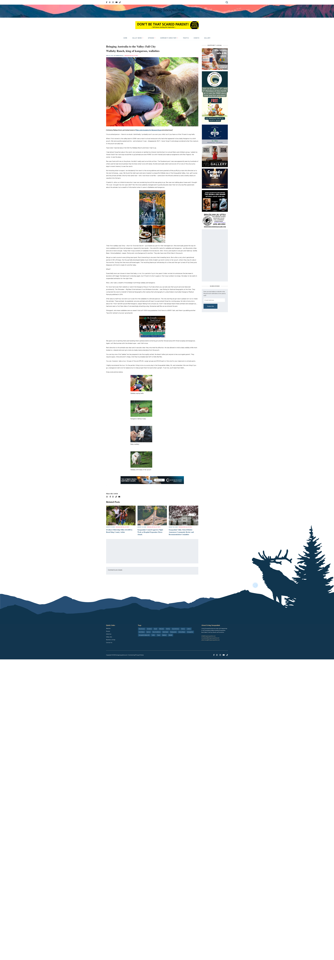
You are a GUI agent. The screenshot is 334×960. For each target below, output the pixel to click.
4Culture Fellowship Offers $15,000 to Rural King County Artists (119, 531)
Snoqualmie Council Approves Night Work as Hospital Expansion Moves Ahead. (150, 532)
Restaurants (173, 632)
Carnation (149, 628)
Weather (108, 628)
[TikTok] (116, 497)
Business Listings (110, 639)
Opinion (151, 38)
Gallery (207, 38)
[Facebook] (110, 497)
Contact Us (109, 642)
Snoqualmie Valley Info (131, 55)
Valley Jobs (109, 637)
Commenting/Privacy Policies (136, 655)
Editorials (161, 628)
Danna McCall (120, 55)
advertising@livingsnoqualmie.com (210, 640)
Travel (158, 635)
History (183, 628)
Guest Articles (175, 628)
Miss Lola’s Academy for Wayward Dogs (148, 130)
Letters (189, 628)
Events (196, 38)
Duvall (155, 628)
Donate (108, 631)
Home (125, 38)
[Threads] (107, 497)
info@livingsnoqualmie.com (208, 636)
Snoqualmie (190, 632)
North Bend (141, 632)
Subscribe (210, 306)
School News (182, 632)
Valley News (137, 38)
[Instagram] (113, 497)
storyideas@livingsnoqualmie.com (210, 638)
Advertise (108, 634)
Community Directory (168, 38)
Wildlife (170, 635)
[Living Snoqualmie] (167, 10)
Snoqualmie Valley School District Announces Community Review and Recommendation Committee (181, 532)
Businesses (142, 628)
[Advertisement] (152, 551)
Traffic (186, 38)
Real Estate (165, 632)
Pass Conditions (156, 632)
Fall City (168, 628)
